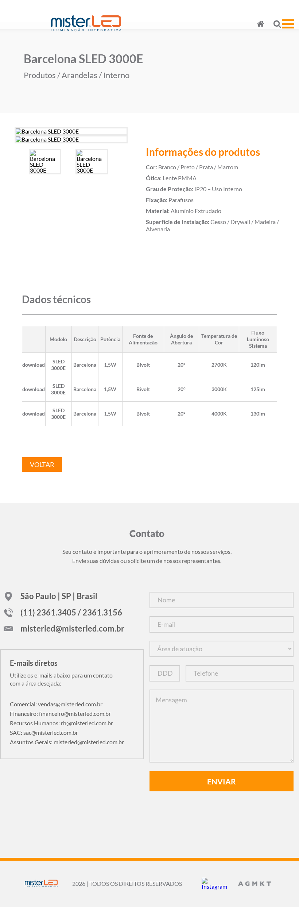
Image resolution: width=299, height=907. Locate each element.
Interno (116, 75)
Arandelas (79, 75)
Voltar (42, 464)
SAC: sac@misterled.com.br (44, 732)
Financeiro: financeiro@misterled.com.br (60, 713)
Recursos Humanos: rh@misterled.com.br (61, 722)
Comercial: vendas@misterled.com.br (56, 703)
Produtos (40, 75)
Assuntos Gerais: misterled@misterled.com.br (67, 741)
